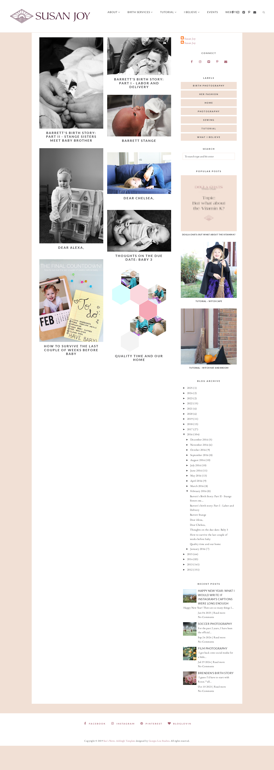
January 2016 (198, 549)
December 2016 (199, 439)
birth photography (209, 85)
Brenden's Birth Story (216, 673)
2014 (190, 559)
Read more (219, 612)
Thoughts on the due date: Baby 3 (139, 257)
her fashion (208, 94)
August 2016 (198, 460)
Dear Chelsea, (139, 198)
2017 (190, 429)
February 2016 (198, 491)
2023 (190, 398)
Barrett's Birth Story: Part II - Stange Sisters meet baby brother (71, 136)
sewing (209, 120)
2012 (190, 569)
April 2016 (196, 480)
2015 (190, 554)
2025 (190, 387)
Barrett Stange (139, 141)
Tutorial (167, 12)
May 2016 (196, 475)
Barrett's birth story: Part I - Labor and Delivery (139, 83)
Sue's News (109, 740)
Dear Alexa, (71, 248)
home (209, 103)
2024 (190, 393)
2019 (190, 418)
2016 (190, 434)
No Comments (206, 617)
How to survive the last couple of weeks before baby (71, 350)
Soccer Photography (215, 623)
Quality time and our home (139, 358)
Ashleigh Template (125, 740)
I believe (190, 12)
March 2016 (197, 486)
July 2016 (196, 465)
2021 (190, 408)
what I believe (209, 137)
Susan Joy (190, 38)
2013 (190, 564)
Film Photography (212, 648)
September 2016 (199, 455)
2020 (190, 413)
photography (209, 111)
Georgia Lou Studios (159, 740)
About (112, 12)
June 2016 (196, 470)
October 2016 (198, 449)
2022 (190, 403)
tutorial (208, 128)
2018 (190, 424)
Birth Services (138, 12)
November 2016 (199, 444)
